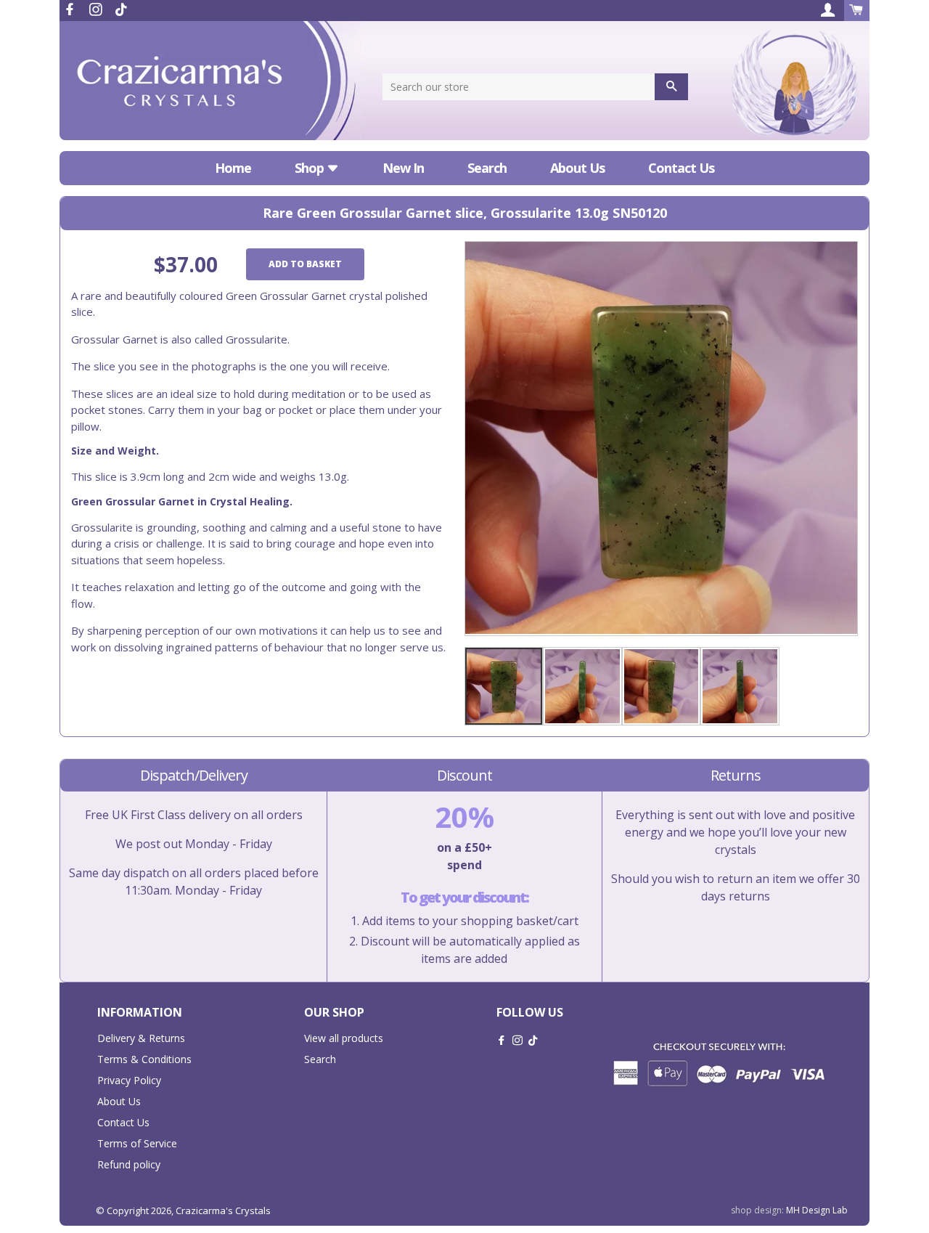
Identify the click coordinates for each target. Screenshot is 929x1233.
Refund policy (128, 1164)
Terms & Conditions (144, 1059)
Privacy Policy (129, 1080)
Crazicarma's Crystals (223, 1210)
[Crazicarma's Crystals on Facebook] (71, 9)
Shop (311, 167)
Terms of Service (137, 1143)
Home (233, 167)
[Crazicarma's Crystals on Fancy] (121, 9)
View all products (343, 1038)
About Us (577, 167)
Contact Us (681, 167)
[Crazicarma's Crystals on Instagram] (97, 9)
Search (487, 167)
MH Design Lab (817, 1210)
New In (403, 167)
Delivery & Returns (141, 1038)
